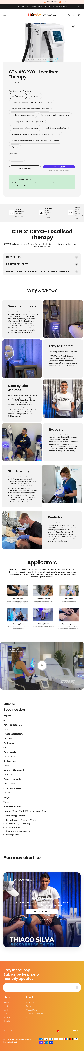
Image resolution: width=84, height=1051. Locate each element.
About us (29, 1002)
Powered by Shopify (11, 1042)
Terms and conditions (35, 1013)
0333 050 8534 (51, 2)
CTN (11, 66)
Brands (7, 1021)
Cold (6, 1010)
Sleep (6, 1002)
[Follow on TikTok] (10, 1030)
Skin (5, 1013)
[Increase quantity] (22, 158)
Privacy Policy (31, 1010)
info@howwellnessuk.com (71, 2)
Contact (28, 1006)
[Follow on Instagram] (5, 1030)
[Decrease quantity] (12, 158)
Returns (29, 1017)
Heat (6, 1006)
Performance (9, 1017)
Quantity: (13, 154)
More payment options (59, 170)
